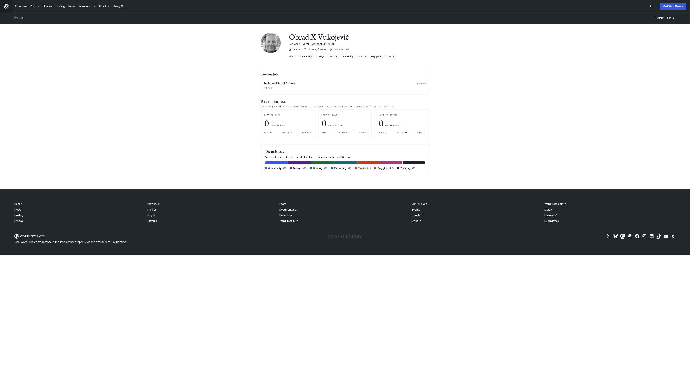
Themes (152, 209)
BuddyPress (553, 220)
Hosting (19, 215)
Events (416, 209)
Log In (670, 18)
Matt (548, 209)
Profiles (18, 17)
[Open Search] (651, 6)
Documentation (288, 209)
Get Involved (419, 203)
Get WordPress (673, 6)
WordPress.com (555, 203)
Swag (417, 220)
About (18, 203)
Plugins (151, 215)
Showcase (153, 203)
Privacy (18, 220)
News (17, 209)
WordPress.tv (288, 220)
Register (659, 18)
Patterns (152, 220)
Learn (282, 203)
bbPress (550, 215)
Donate (418, 215)
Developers (286, 215)
